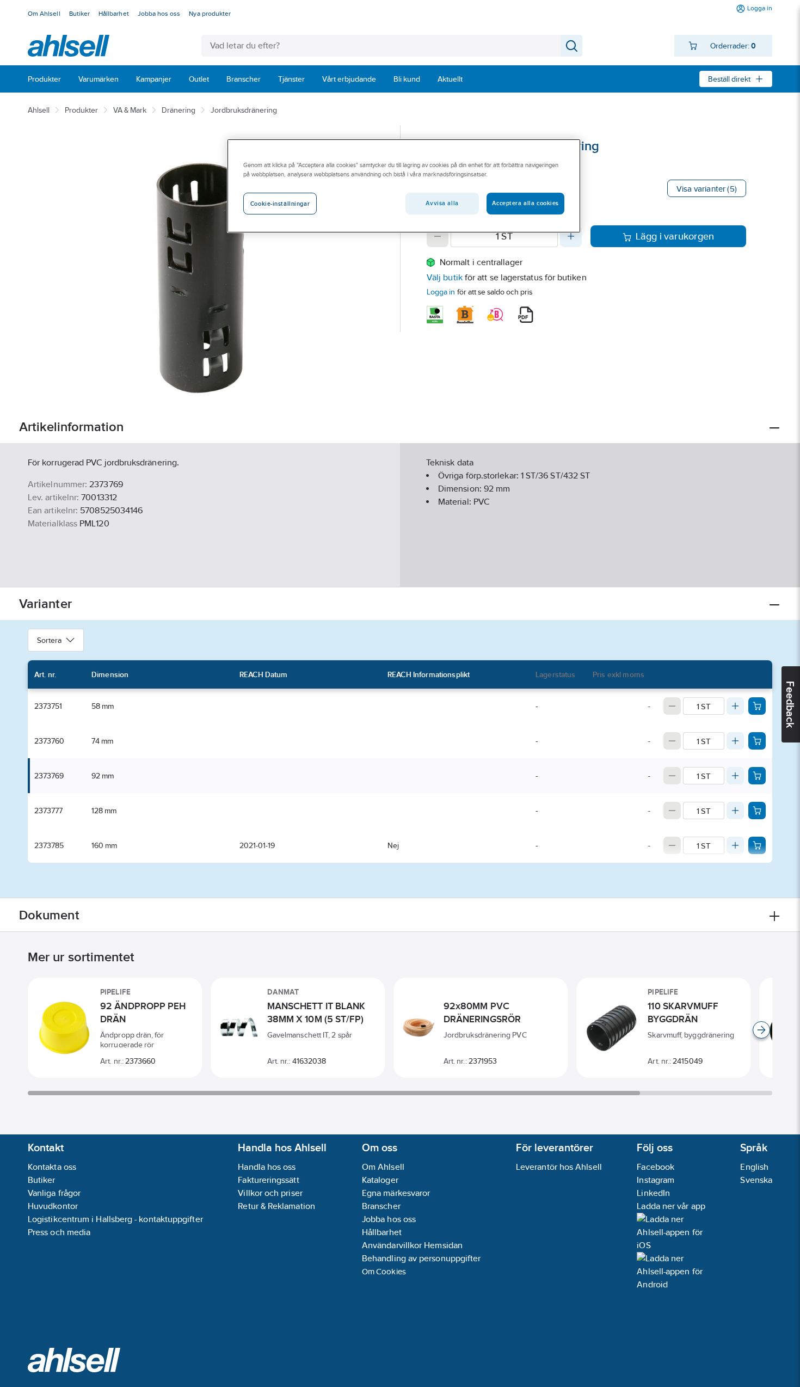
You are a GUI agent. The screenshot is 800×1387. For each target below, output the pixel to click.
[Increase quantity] (571, 236)
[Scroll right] (761, 1030)
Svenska (756, 1180)
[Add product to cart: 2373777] (757, 810)
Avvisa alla (442, 203)
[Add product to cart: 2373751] (757, 706)
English (754, 1167)
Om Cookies (384, 1271)
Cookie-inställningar (280, 203)
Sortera (49, 640)
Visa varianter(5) (706, 188)
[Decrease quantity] (437, 236)
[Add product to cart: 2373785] (757, 845)
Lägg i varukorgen (675, 236)
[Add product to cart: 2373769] (757, 775)
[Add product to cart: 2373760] (757, 741)
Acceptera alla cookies (525, 203)
